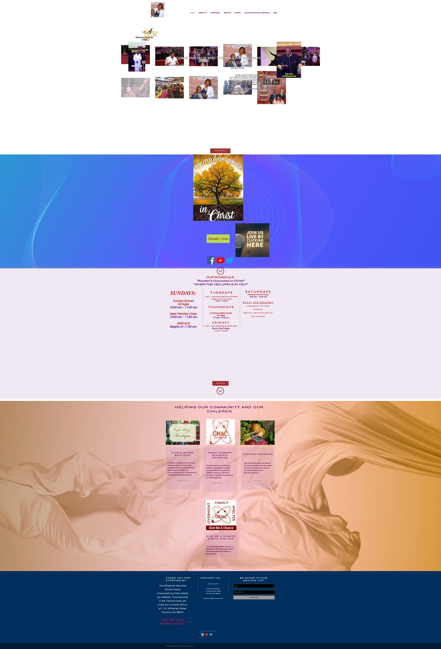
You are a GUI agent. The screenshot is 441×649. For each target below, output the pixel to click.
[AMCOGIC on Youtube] (220, 260)
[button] (298, 75)
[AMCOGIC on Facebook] (211, 260)
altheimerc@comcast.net (213, 598)
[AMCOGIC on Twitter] (230, 260)
